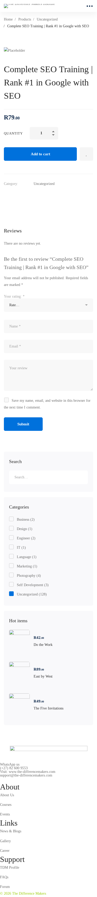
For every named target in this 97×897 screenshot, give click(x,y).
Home (8, 19)
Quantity (13, 133)
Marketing (27, 566)
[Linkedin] (26, 195)
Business (26, 519)
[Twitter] (6, 195)
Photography (29, 576)
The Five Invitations (48, 708)
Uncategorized (47, 19)
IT (21, 548)
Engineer (26, 538)
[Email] (47, 195)
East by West (43, 676)
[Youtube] (24, 779)
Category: (11, 184)
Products (24, 19)
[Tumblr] (37, 195)
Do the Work (43, 645)
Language (26, 557)
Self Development (33, 585)
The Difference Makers (28, 893)
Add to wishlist (86, 154)
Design (24, 529)
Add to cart (40, 154)
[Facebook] (16, 195)
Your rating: (14, 296)
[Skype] (16, 779)
